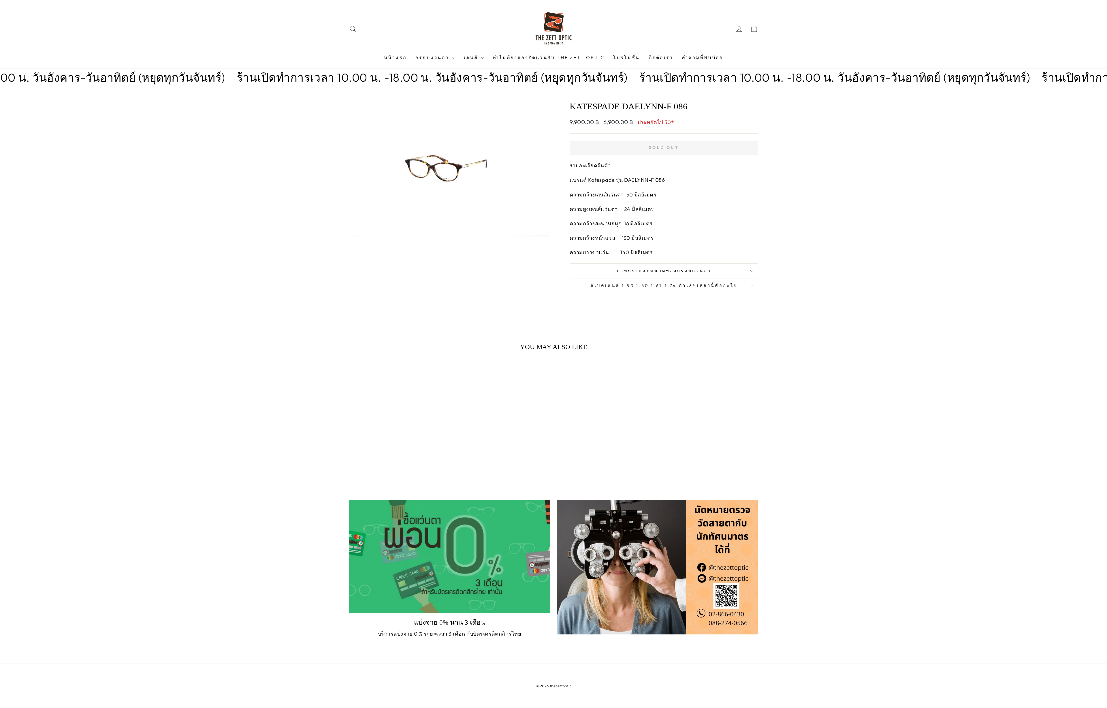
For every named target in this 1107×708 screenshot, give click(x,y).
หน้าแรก (395, 57)
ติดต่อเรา (661, 57)
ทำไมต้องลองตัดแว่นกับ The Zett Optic (549, 57)
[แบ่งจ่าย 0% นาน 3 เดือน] (449, 556)
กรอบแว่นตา (433, 57)
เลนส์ (472, 57)
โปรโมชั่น (626, 57)
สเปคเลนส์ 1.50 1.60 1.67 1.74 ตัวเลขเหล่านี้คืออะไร (664, 285)
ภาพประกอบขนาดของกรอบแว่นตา (664, 271)
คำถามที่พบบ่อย (702, 57)
